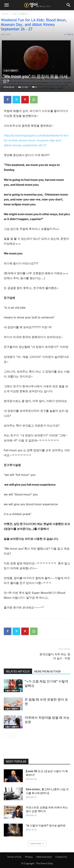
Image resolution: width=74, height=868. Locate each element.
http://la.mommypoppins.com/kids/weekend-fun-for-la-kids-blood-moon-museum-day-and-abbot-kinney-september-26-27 (36, 140)
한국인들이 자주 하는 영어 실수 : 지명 (54, 656)
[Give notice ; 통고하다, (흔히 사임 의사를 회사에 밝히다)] (13, 793)
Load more (35, 843)
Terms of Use (14, 856)
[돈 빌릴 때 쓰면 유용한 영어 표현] (13, 703)
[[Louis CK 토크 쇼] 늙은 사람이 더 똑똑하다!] (13, 775)
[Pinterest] (25, 99)
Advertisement (44, 856)
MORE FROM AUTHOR (47, 671)
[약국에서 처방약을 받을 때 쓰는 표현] (13, 722)
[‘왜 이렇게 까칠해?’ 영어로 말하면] (13, 830)
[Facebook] (7, 99)
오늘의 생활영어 (20, 13)
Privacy (29, 856)
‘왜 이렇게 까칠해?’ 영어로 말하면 (45, 825)
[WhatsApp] (34, 99)
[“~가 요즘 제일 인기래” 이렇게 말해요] (13, 685)
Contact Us (61, 856)
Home (5, 13)
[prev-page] (6, 736)
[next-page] (12, 736)
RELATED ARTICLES (18, 671)
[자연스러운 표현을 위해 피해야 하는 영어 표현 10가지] (13, 812)
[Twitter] (16, 99)
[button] (6, 5)
